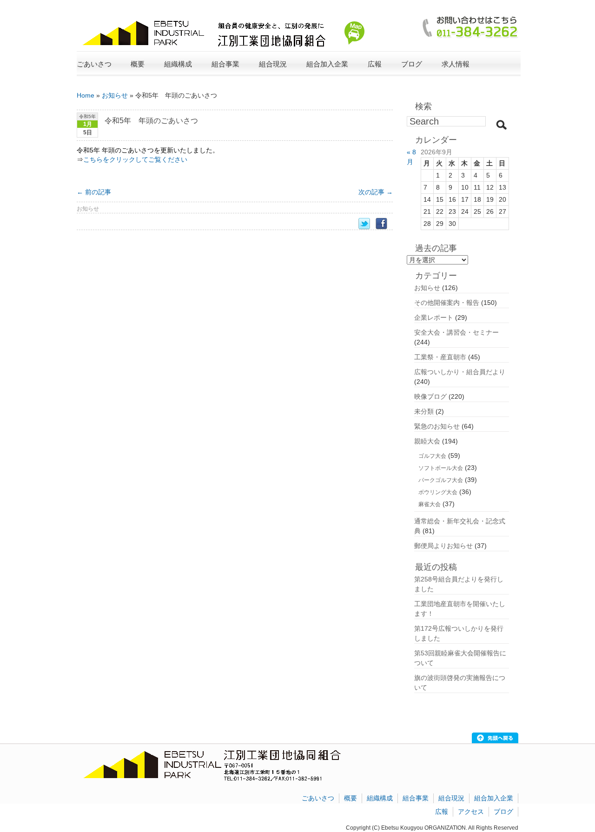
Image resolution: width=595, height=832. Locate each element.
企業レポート (433, 317)
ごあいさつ (94, 64)
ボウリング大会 (437, 492)
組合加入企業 (493, 798)
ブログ (411, 64)
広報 (441, 811)
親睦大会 (427, 441)
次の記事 (375, 192)
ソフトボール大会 (440, 468)
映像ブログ (430, 396)
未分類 (424, 411)
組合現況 (451, 798)
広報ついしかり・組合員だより (459, 372)
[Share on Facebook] (384, 224)
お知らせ (115, 95)
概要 (350, 798)
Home (85, 95)
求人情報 (455, 64)
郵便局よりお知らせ (443, 545)
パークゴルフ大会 (440, 480)
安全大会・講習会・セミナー (456, 332)
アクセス (471, 811)
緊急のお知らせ (437, 426)
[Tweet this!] (367, 224)
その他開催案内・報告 (446, 302)
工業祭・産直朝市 (440, 357)
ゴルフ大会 (432, 456)
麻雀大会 (429, 504)
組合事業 (416, 798)
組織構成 (380, 798)
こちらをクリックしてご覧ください (135, 159)
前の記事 (94, 192)
